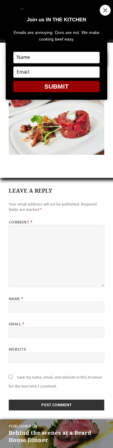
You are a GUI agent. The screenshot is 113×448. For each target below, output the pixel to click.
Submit (56, 86)
